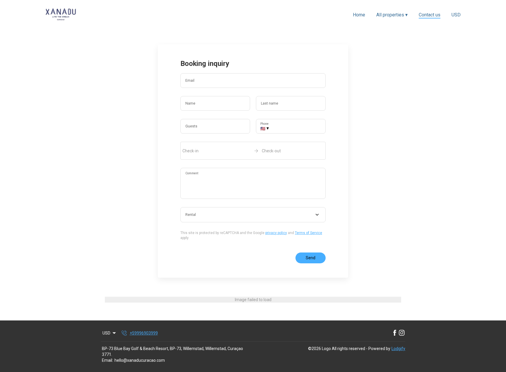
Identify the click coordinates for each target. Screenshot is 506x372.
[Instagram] (401, 333)
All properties (392, 15)
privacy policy (276, 233)
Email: (107, 360)
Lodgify (398, 348)
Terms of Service (308, 233)
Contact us (429, 15)
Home (359, 15)
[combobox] (253, 214)
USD (456, 15)
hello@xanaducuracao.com (139, 360)
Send (310, 257)
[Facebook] (394, 333)
